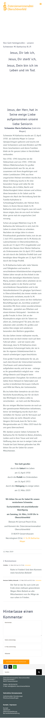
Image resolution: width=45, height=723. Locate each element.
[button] (5, 667)
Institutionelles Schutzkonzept (13, 696)
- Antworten (27, 565)
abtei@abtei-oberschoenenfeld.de (19, 686)
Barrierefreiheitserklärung (11, 713)
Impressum (6, 710)
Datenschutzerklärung (10, 711)
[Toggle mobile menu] (41, 4)
